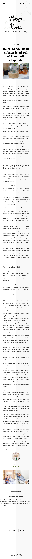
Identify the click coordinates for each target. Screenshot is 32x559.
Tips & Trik (16, 44)
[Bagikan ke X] (16, 466)
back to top (15, 554)
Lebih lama (23, 530)
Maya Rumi (16, 23)
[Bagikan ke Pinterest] (18, 466)
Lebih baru (11, 530)
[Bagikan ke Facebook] (14, 466)
